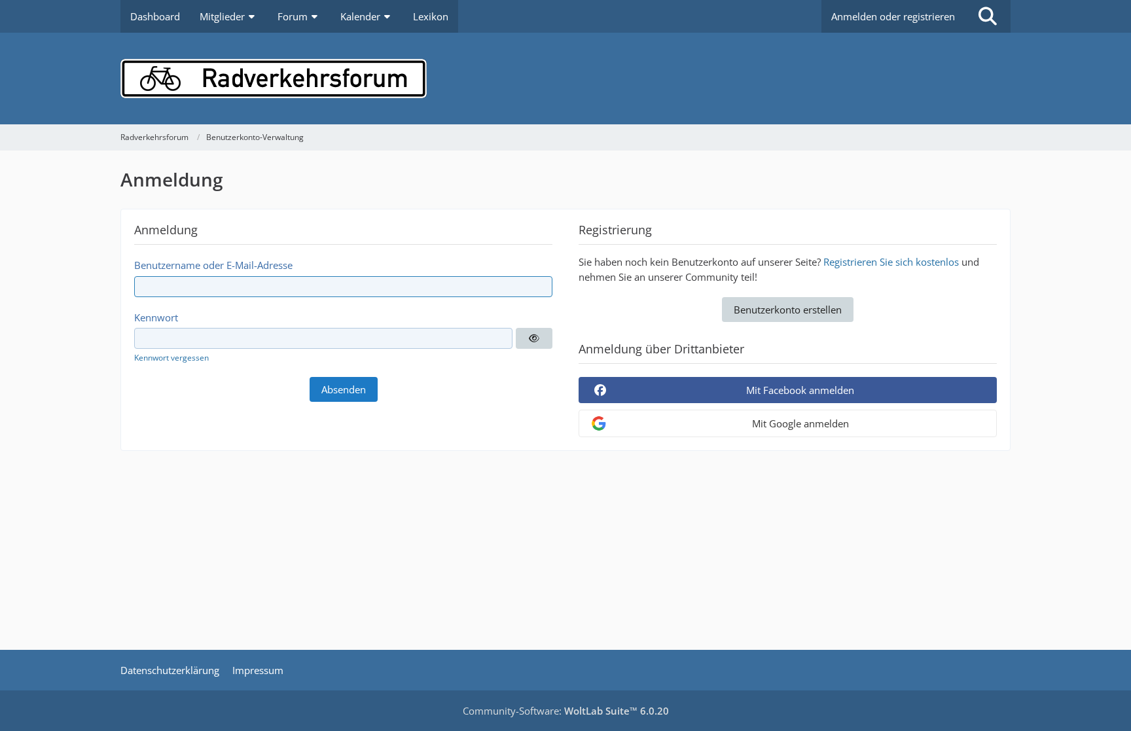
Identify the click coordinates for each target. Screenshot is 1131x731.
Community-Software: (566, 710)
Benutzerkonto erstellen (788, 309)
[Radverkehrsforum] (565, 78)
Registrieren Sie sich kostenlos (891, 261)
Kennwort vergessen (171, 357)
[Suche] (988, 16)
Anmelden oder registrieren (893, 16)
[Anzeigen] (534, 338)
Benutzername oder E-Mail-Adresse (213, 265)
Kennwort (156, 317)
